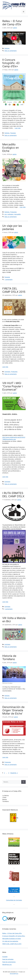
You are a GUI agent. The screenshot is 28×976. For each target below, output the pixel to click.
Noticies (6, 48)
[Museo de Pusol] (14, 880)
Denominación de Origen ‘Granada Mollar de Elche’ (13, 710)
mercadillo (17, 214)
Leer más (18, 128)
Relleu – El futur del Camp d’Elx (12, 22)
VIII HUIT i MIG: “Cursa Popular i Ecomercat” (12, 386)
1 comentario (8, 279)
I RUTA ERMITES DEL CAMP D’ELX (13, 494)
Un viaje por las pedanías (12, 227)
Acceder (5, 956)
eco (5, 214)
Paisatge (13, 133)
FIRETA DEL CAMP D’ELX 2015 (13, 290)
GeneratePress (14, 973)
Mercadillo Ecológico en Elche (10, 147)
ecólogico (10, 214)
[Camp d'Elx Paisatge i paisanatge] (14, 864)
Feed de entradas (7, 959)
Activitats (7, 371)
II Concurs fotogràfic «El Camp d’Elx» (10, 63)
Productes (13, 212)
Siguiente (14, 773)
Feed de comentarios (9, 962)
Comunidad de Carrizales (14, 900)
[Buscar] (23, 782)
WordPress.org (7, 964)
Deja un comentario (10, 50)
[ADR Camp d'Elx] (14, 846)
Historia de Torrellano (9, 657)
